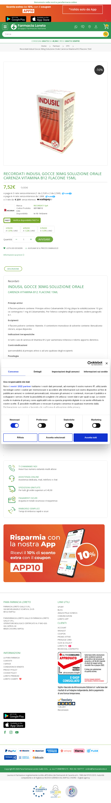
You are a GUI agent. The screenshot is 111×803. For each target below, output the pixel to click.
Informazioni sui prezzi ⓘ (13, 255)
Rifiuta (20, 437)
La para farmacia (11, 657)
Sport (61, 607)
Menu (5, 27)
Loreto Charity (10, 679)
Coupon (61, 633)
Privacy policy (10, 670)
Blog (60, 610)
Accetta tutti (91, 437)
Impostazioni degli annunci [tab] (65, 371)
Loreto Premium (11, 676)
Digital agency (84, 777)
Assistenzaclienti (83, 26)
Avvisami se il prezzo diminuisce (42, 248)
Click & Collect (65, 643)
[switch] (42, 425)
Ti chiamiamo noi (27, 466)
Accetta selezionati (55, 437)
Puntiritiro (90, 26)
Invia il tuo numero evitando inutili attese (37, 469)
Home (44, 46)
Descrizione (13, 269)
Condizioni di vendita (13, 666)
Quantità (7, 239)
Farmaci (56, 46)
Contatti (7, 660)
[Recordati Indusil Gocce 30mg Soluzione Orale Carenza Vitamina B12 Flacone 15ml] (55, 114)
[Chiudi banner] (107, 363)
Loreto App (63, 619)
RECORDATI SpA (41, 205)
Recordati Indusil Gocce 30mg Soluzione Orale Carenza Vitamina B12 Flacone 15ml (55, 49)
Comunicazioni (65, 616)
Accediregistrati (97, 26)
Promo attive (64, 636)
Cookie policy (10, 673)
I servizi (7, 663)
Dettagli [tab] (38, 371)
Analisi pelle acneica (67, 613)
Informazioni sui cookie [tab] (96, 371)
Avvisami (44, 239)
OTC (68, 46)
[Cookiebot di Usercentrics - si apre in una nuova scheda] (89, 363)
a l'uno (12, 229)
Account (62, 627)
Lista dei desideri (14, 248)
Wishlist (62, 630)
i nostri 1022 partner (20, 386)
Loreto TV (62, 646)
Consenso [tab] (13, 371)
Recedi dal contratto (68, 649)
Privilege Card (65, 639)
